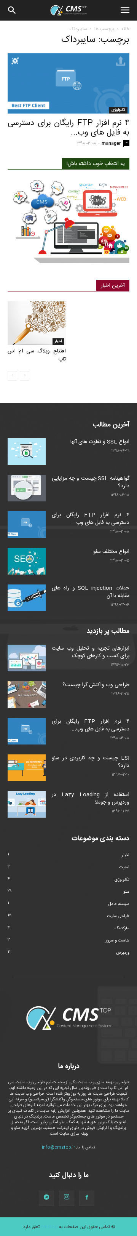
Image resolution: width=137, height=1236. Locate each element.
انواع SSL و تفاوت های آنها (99, 442)
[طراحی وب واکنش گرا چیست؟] (27, 694)
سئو (126, 892)
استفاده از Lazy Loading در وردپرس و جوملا (90, 798)
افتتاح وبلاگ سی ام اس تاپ (37, 355)
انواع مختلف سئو (111, 551)
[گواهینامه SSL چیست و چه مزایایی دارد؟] (27, 488)
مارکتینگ (122, 928)
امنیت (124, 867)
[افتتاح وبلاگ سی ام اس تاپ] (37, 323)
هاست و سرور (117, 940)
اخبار (58, 341)
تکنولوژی (118, 110)
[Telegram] (46, 1198)
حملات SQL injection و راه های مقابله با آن (90, 592)
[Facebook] (86, 1198)
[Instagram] (66, 1198)
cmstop (49, 1227)
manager (111, 143)
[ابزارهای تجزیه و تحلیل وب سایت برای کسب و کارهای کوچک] (27, 658)
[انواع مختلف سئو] (27, 561)
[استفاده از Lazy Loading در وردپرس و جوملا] (27, 804)
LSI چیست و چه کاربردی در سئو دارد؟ (90, 762)
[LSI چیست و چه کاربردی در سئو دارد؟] (27, 767)
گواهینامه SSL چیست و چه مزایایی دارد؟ (90, 482)
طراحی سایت (118, 916)
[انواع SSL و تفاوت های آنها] (27, 451)
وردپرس (122, 952)
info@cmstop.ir (58, 1147)
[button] (12, 10)
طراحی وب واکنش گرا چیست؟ (95, 685)
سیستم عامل (118, 904)
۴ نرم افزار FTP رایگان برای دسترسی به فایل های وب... (68, 128)
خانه (125, 29)
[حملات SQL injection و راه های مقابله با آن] (27, 597)
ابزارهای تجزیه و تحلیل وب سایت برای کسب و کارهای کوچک (90, 652)
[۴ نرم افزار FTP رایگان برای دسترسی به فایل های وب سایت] (68, 83)
